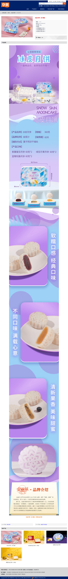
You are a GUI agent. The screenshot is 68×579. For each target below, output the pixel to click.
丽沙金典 (8, 524)
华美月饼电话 (61, 9)
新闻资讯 (42, 9)
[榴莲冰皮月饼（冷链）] (11, 554)
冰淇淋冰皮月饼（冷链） (34, 545)
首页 (28, 9)
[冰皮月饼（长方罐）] (11, 537)
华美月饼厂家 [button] (51, 9)
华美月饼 (12, 577)
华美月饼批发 (52, 5)
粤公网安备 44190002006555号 (39, 577)
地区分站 (63, 1)
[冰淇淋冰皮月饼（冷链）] (34, 537)
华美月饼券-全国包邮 (40, 572)
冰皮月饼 (13, 12)
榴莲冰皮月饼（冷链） (11, 562)
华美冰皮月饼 (27, 572)
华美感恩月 (9, 572)
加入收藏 (54, 1)
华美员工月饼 (58, 5)
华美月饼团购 (46, 5)
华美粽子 (19, 574)
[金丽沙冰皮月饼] (56, 537)
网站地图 (58, 1)
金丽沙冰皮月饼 (56, 544)
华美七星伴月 (21, 572)
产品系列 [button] (34, 9)
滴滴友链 (23, 574)
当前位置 (4, 12)
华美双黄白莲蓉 (15, 572)
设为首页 (50, 1)
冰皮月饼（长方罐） (11, 545)
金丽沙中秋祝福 (44, 524)
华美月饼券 (63, 5)
